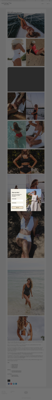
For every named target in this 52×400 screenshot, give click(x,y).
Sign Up (17, 207)
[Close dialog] (40, 189)
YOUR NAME (14, 198)
